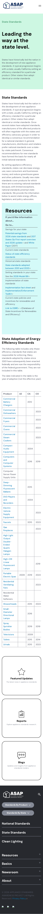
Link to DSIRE (11, 308)
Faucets (7, 522)
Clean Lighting (12, 841)
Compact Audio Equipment (8, 448)
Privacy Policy (19, 898)
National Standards (16, 823)
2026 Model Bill (20, 276)
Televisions (8, 634)
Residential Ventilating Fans (8, 584)
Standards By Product (16, 805)
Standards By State (16, 813)
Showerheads (10, 604)
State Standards (14, 832)
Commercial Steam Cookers (9, 437)
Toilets (6, 639)
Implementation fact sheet (18, 287)
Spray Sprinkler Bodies (7, 626)
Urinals (6, 644)
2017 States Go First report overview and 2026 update (20, 239)
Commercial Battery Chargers (9, 401)
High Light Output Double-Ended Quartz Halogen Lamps (8, 544)
